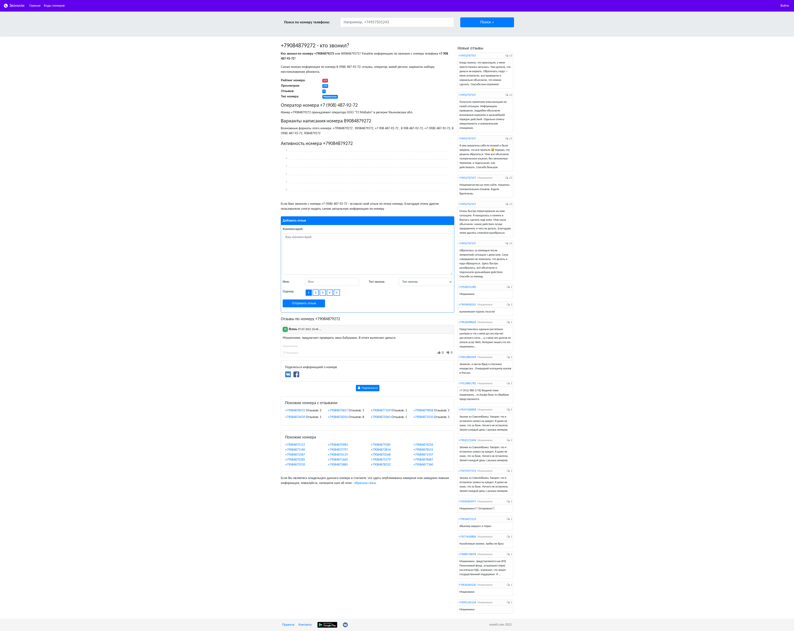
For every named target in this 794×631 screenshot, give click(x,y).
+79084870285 (295, 459)
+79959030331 (467, 304)
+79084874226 (423, 445)
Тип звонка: (377, 282)
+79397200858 (467, 409)
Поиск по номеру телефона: (307, 22)
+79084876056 (338, 417)
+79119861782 (467, 383)
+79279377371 (467, 471)
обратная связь (365, 483)
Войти (785, 5)
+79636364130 (467, 585)
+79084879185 (381, 445)
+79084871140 (295, 449)
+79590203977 (467, 501)
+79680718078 (467, 554)
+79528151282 (467, 287)
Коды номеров (54, 5)
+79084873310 (423, 417)
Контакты (305, 624)
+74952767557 (467, 55)
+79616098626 (467, 322)
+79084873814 (381, 449)
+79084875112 (295, 445)
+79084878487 (423, 459)
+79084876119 (338, 454)
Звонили (16, 6)
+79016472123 (467, 519)
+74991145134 (467, 602)
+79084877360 (423, 464)
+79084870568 (381, 454)
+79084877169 (381, 410)
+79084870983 (338, 445)
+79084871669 (338, 459)
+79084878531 (295, 410)
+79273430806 (467, 536)
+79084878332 (381, 464)
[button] (487, 22)
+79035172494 (467, 440)
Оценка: (288, 291)
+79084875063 (381, 417)
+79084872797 (338, 449)
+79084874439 (295, 417)
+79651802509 (467, 357)
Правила (288, 624)
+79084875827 (338, 410)
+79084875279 (381, 459)
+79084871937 (423, 454)
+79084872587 (295, 454)
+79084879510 (295, 464)
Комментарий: (293, 229)
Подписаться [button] (369, 388)
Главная (35, 5)
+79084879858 (423, 410)
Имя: (286, 282)
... (320, 329)
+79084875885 (338, 464)
